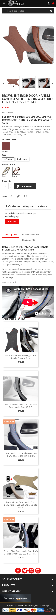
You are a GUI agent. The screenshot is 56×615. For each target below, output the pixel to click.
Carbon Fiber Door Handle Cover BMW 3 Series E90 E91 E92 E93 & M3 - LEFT (21, 552)
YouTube (31, 570)
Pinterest (25, 196)
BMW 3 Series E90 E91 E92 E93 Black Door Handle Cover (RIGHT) (20, 405)
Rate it (12, 221)
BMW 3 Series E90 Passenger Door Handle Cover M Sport (20, 356)
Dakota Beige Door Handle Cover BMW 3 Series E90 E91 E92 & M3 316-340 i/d (21, 505)
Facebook (18, 570)
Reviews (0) (28, 240)
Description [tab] (10, 234)
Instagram (38, 570)
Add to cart (25, 186)
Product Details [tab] (30, 234)
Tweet (18, 196)
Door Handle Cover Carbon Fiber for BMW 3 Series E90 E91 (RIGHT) (21, 454)
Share (11, 196)
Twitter (25, 570)
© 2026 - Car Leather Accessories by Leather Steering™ (28, 605)
